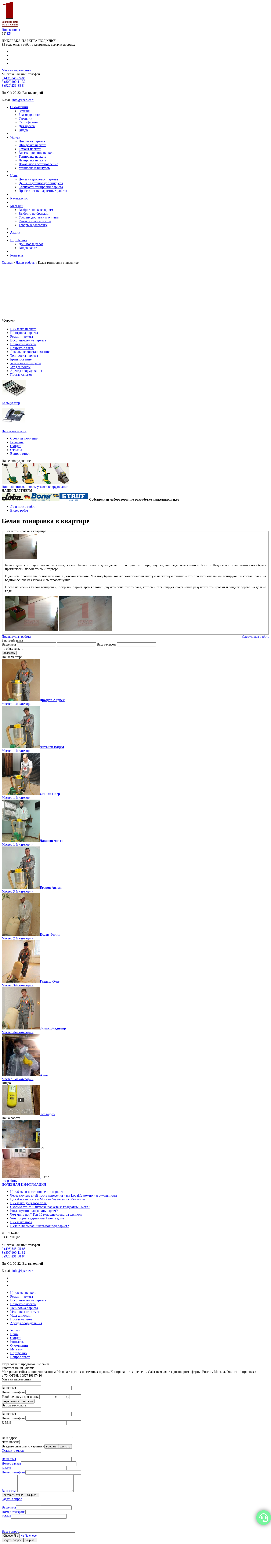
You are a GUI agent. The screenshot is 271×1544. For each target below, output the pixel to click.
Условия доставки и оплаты (39, 217)
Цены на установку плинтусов (41, 183)
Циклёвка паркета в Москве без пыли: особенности (47, 1199)
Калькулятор (19, 198)
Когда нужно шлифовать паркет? (34, 1210)
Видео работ (28, 248)
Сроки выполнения (24, 438)
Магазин (16, 206)
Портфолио (18, 240)
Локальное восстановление (38, 164)
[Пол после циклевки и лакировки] (21, 1177)
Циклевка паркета (32, 141)
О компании (19, 107)
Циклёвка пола (21, 1222)
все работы (10, 1180)
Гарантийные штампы (35, 221)
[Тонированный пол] (85, 630)
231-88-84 (13, 85)
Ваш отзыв (9, 1490)
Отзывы (24, 111)
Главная (7, 262)
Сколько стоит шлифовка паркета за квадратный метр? (50, 1207)
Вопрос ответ (20, 1357)
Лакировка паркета (32, 160)
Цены (14, 175)
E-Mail (6, 1422)
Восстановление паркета (36, 152)
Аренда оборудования (26, 371)
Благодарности (29, 114)
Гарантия (17, 442)
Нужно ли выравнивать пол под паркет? (39, 1226)
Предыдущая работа (16, 636)
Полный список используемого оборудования (35, 487)
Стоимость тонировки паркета (41, 187)
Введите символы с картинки (23, 1446)
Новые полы (11, 29)
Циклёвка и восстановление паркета (36, 1191)
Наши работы (25, 262)
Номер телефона (13, 1392)
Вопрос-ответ (20, 453)
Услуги (15, 137)
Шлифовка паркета (32, 145)
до (67, 1396)
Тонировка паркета (32, 156)
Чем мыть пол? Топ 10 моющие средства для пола (46, 1214)
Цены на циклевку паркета (38, 179)
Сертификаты (29, 122)
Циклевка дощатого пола (28, 1203)
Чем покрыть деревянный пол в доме (37, 1218)
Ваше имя (9, 644)
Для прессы (27, 126)
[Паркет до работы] (21, 1147)
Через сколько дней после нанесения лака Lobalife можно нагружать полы (63, 1195)
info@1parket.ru (23, 100)
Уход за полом (20, 367)
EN (9, 33)
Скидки (15, 446)
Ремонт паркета (30, 149)
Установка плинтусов (34, 168)
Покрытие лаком (22, 348)
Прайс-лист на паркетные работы (43, 190)
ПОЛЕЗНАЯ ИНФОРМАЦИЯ (24, 1184)
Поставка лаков (21, 374)
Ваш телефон (106, 644)
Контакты (17, 255)
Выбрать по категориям (36, 210)
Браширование (21, 359)
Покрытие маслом (23, 344)
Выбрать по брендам (33, 213)
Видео (23, 130)
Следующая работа (255, 636)
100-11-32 (13, 81)
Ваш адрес (9, 1438)
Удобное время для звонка (20, 1396)
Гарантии (25, 118)
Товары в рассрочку (33, 225)
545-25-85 (13, 78)
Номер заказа (11, 1463)
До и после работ (31, 244)
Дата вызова (10, 1442)
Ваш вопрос (10, 1531)
